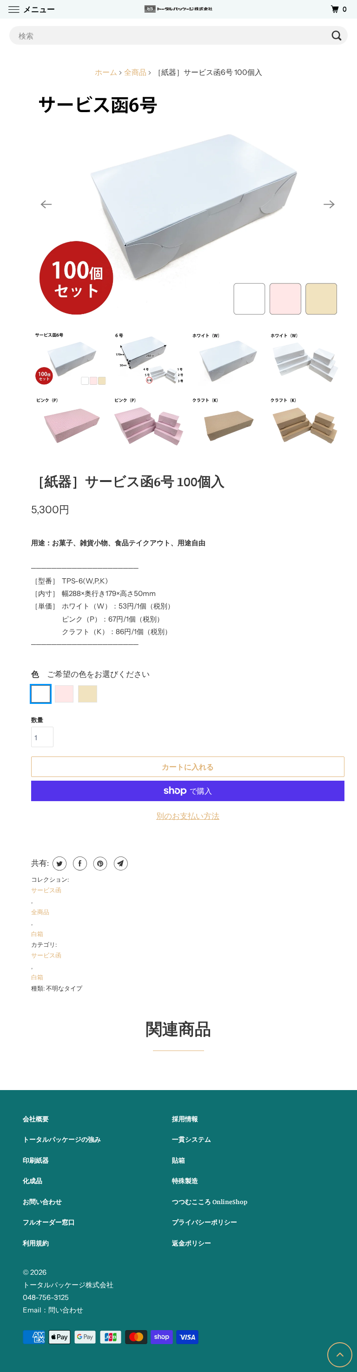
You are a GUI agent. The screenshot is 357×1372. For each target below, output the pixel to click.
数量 (37, 719)
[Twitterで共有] (58, 863)
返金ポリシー (191, 1243)
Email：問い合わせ (53, 1309)
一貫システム (191, 1139)
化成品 (32, 1181)
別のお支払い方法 (187, 816)
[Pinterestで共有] (99, 863)
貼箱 (178, 1160)
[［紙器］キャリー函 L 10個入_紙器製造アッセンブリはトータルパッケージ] (187, 204)
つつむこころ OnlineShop (209, 1201)
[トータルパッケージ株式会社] (178, 9)
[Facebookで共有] (79, 863)
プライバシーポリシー (204, 1222)
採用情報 (185, 1119)
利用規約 (36, 1243)
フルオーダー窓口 (49, 1222)
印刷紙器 (36, 1160)
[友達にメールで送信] (120, 863)
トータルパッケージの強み (62, 1139)
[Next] (329, 204)
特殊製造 (185, 1181)
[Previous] (46, 204)
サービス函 (46, 890)
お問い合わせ (42, 1201)
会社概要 (36, 1119)
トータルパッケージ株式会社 (68, 1284)
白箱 (37, 933)
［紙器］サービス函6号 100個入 (128, 481)
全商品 (40, 912)
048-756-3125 (46, 1297)
